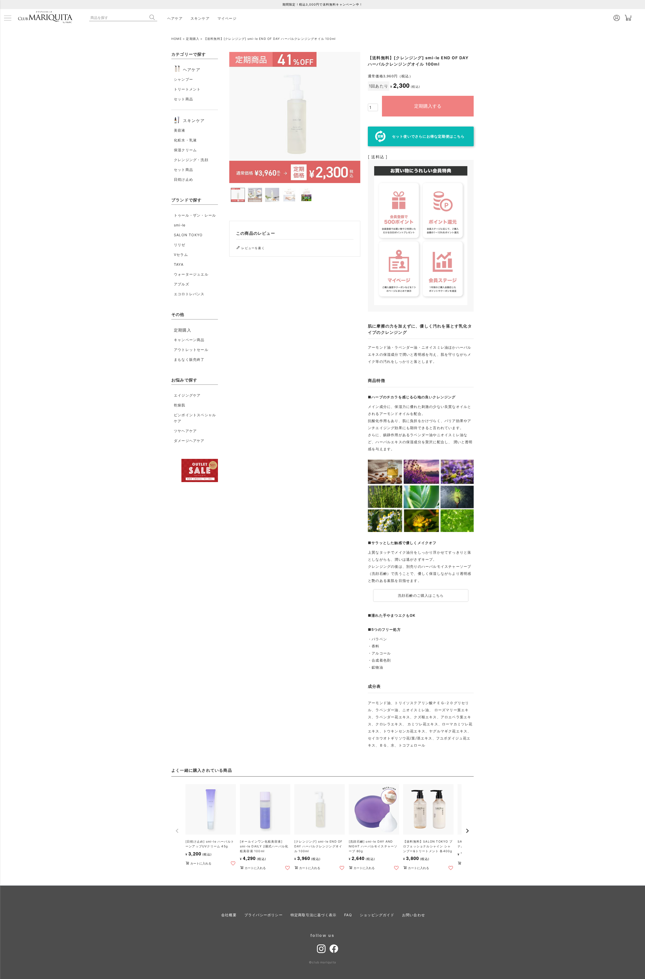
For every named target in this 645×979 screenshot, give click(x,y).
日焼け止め (183, 179)
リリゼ (179, 245)
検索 (153, 17)
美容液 (179, 130)
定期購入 (192, 39)
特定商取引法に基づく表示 (313, 915)
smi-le (179, 225)
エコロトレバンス (189, 294)
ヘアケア (175, 18)
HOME (176, 39)
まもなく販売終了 (189, 359)
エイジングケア (187, 395)
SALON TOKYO (188, 235)
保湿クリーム (185, 150)
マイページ (227, 18)
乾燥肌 (179, 405)
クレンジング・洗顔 (191, 160)
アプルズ (181, 284)
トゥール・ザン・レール (195, 215)
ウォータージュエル (191, 274)
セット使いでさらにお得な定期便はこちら (428, 136)
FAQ (348, 915)
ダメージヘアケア (189, 440)
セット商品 (183, 99)
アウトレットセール (191, 349)
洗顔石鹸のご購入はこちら (421, 595)
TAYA (178, 264)
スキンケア (200, 18)
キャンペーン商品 (189, 340)
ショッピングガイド (377, 915)
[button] (177, 830)
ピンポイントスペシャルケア (195, 418)
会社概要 (229, 915)
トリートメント (187, 89)
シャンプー (183, 79)
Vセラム (181, 254)
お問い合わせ (413, 915)
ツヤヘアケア (185, 431)
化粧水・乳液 (185, 140)
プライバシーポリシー (263, 915)
